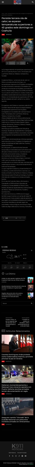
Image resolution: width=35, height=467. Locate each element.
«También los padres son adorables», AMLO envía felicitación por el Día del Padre (23, 323)
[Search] (31, 303)
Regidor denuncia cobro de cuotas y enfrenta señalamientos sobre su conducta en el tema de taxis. (12, 294)
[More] (27, 63)
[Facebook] (9, 456)
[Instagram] (16, 456)
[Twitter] (12, 456)
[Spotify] (22, 456)
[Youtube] (25, 456)
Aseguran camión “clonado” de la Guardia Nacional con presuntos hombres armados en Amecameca (16, 420)
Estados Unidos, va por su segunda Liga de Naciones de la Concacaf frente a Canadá (11, 323)
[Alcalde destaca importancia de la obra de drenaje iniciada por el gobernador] (30, 288)
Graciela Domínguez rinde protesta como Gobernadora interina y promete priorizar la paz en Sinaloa (17, 357)
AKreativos (30, 464)
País (6, 13)
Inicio (3, 13)
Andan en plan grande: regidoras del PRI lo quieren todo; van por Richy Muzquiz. (13, 279)
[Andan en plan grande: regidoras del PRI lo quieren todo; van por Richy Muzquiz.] (30, 280)
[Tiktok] (19, 456)
